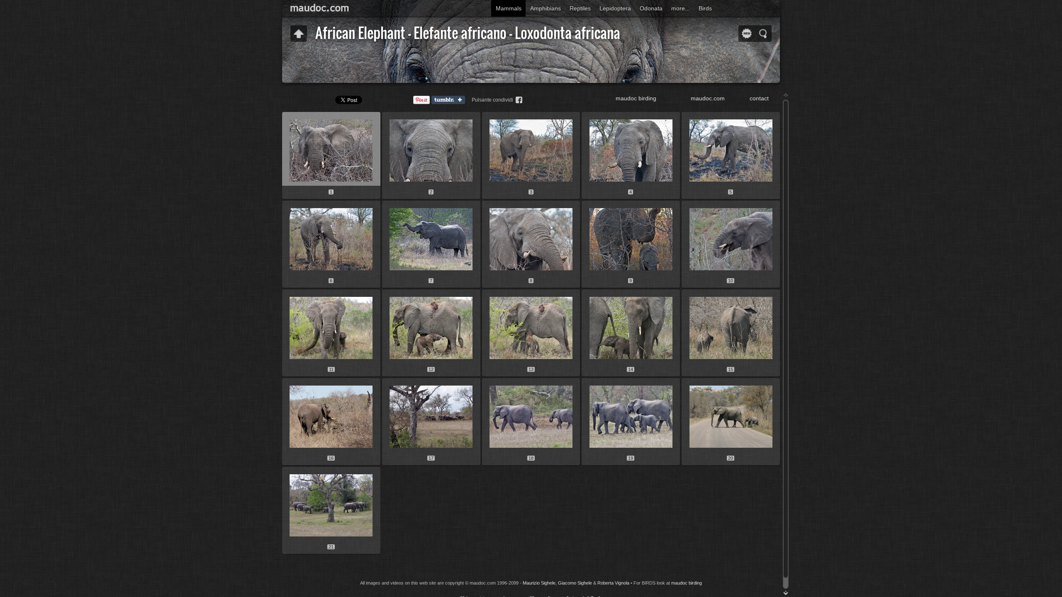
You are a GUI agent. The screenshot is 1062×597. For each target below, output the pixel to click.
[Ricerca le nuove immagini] (746, 33)
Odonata (651, 8)
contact (759, 98)
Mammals (508, 8)
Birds (705, 8)
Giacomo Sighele (575, 582)
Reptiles (580, 8)
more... (680, 8)
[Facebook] (519, 99)
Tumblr (450, 100)
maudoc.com (708, 98)
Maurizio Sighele (539, 582)
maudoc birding (636, 98)
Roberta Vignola (613, 582)
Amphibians (545, 8)
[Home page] (340, 7)
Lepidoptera (615, 8)
